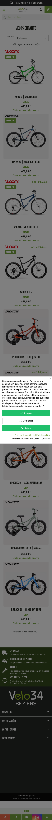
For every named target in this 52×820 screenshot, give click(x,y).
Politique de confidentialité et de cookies (32, 435)
